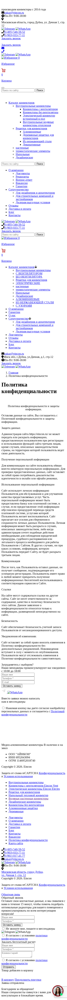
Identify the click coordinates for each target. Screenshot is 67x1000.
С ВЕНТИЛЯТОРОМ (29, 273)
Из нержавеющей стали (37, 141)
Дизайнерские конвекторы (25, 801)
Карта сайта (16, 843)
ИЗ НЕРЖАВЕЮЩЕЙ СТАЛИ (35, 302)
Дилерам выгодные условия (33, 202)
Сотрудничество (19, 189)
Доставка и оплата (20, 208)
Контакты (15, 215)
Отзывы (13, 205)
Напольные (23, 154)
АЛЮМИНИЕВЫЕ (28, 299)
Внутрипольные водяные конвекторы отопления (38, 123)
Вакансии (22, 183)
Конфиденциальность (52, 773)
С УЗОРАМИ (24, 305)
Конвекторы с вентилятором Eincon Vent (33, 785)
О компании (16, 170)
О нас (12, 315)
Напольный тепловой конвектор (28, 795)
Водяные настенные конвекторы (28, 798)
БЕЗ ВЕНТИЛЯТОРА (29, 276)
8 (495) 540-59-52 (14, 849)
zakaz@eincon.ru (14, 12)
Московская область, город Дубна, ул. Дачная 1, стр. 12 (22, 873)
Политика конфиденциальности (28, 840)
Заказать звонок (11, 38)
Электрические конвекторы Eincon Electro (34, 788)
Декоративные (32, 144)
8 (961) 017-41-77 (14, 855)
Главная (13, 372)
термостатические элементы (33, 151)
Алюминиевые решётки (23, 808)
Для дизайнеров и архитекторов (35, 192)
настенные (22, 147)
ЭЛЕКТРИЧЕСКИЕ (28, 283)
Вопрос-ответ (24, 179)
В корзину (7, 979)
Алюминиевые (32, 131)
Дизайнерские (24, 157)
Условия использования (18, 776)
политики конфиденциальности (24, 937)
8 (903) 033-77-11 (14, 852)
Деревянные (16, 811)
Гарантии (21, 186)
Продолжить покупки (28, 979)
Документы (23, 173)
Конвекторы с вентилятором (40, 109)
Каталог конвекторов (21, 102)
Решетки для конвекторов (31, 128)
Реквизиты (22, 176)
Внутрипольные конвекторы (33, 105)
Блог (11, 212)
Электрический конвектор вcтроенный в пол (39, 117)
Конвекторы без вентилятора (40, 112)
